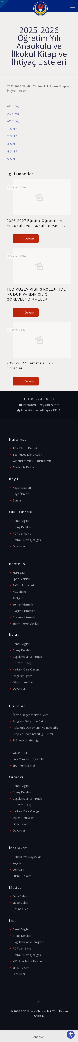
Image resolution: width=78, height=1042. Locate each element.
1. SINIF (12, 129)
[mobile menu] (72, 6)
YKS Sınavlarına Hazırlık (27, 961)
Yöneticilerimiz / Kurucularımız (32, 461)
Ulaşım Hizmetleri (24, 611)
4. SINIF (12, 151)
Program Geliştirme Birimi (29, 721)
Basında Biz (20, 909)
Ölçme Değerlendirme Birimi (31, 715)
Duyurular (19, 546)
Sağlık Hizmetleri (23, 585)
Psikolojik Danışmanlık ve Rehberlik (35, 727)
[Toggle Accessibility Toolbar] (70, 1034)
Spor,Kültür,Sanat (24, 765)
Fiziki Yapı (19, 572)
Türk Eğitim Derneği (25, 448)
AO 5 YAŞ (13, 121)
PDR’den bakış (22, 533)
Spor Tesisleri (21, 579)
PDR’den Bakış (22, 663)
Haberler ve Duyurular (27, 857)
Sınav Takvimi (21, 824)
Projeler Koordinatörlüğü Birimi (33, 734)
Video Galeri (20, 902)
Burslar (17, 500)
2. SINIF (12, 136)
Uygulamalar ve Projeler (28, 657)
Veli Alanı (18, 869)
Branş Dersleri (22, 527)
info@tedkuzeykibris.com (40, 405)
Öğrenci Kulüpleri (23, 682)
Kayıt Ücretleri (22, 494)
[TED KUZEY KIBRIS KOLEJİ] (40, 6)
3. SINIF (12, 144)
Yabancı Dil (20, 753)
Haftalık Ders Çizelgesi (27, 540)
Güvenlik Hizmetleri (25, 617)
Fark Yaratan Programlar (28, 759)
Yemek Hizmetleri (24, 604)
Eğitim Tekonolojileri (26, 623)
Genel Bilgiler (21, 521)
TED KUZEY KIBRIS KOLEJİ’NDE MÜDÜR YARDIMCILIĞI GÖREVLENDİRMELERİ (36, 294)
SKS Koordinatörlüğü (26, 740)
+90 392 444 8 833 (41, 399)
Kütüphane (20, 592)
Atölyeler (18, 598)
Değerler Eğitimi (23, 676)
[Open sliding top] (4, 4)
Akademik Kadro (23, 467)
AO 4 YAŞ (13, 113)
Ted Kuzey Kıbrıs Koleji (27, 454)
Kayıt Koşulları (22, 488)
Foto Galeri (20, 896)
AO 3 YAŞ (13, 106)
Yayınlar (18, 863)
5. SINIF (12, 159)
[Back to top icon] (39, 1001)
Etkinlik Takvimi (22, 876)
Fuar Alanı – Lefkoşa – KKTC (41, 410)
